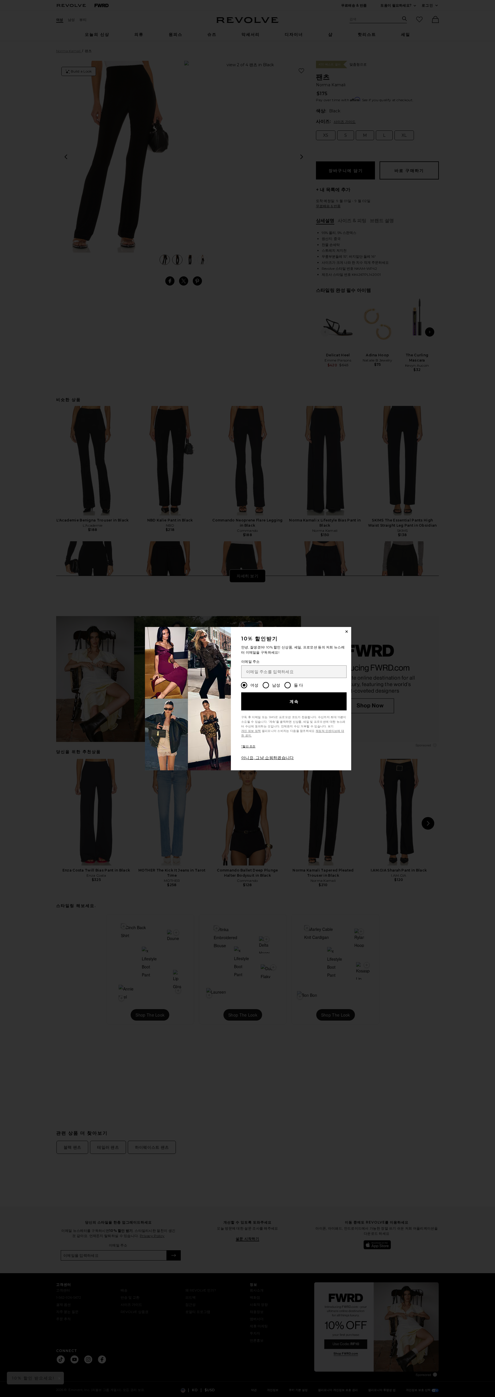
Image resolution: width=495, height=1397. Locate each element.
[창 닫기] (346, 631)
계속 (294, 701)
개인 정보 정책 (251, 731)
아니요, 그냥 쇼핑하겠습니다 (267, 757)
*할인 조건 (248, 746)
